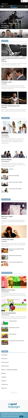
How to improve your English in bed (16, 262)
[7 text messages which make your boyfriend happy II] (14, 50)
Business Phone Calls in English (15, 188)
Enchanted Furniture (13, 321)
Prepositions (3, 380)
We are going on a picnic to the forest (16, 340)
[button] (26, 6)
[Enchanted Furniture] (4, 322)
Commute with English (7, 239)
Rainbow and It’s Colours (8, 290)
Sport (3, 103)
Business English (5, 132)
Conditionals (3, 377)
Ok (21, 416)
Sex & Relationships (5, 55)
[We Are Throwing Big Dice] (14, 305)
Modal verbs (3, 373)
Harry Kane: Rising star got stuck (10, 106)
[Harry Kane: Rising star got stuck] (14, 98)
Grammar (4, 351)
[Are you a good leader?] (11, 34)
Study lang (3, 3)
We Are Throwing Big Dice (8, 313)
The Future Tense (4, 384)
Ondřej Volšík (3, 27)
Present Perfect (4, 355)
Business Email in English (14, 175)
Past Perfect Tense (5, 366)
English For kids (6, 273)
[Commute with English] (14, 231)
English (24, 1)
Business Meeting (6, 159)
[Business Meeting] (14, 151)
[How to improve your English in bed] (4, 263)
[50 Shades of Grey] (14, 74)
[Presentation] (14, 127)
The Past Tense (4, 358)
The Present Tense (4, 362)
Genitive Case (4, 388)
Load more (13, 392)
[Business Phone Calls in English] (4, 190)
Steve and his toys (12, 334)
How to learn (6, 199)
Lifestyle (4, 41)
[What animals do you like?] (4, 329)
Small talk (11, 169)
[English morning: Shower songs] (4, 257)
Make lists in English (7, 216)
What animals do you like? (14, 327)
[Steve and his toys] (4, 335)
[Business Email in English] (4, 177)
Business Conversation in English (15, 182)
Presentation (4, 135)
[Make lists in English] (14, 208)
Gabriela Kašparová (5, 136)
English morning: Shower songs (15, 255)
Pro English (5, 118)
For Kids (3, 287)
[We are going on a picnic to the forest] (4, 342)
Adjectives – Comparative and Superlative (9, 369)
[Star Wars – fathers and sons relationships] (14, 20)
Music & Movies (4, 79)
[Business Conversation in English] (4, 183)
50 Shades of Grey (6, 82)
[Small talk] (4, 170)
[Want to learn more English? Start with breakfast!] (4, 250)
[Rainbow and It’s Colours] (14, 282)
